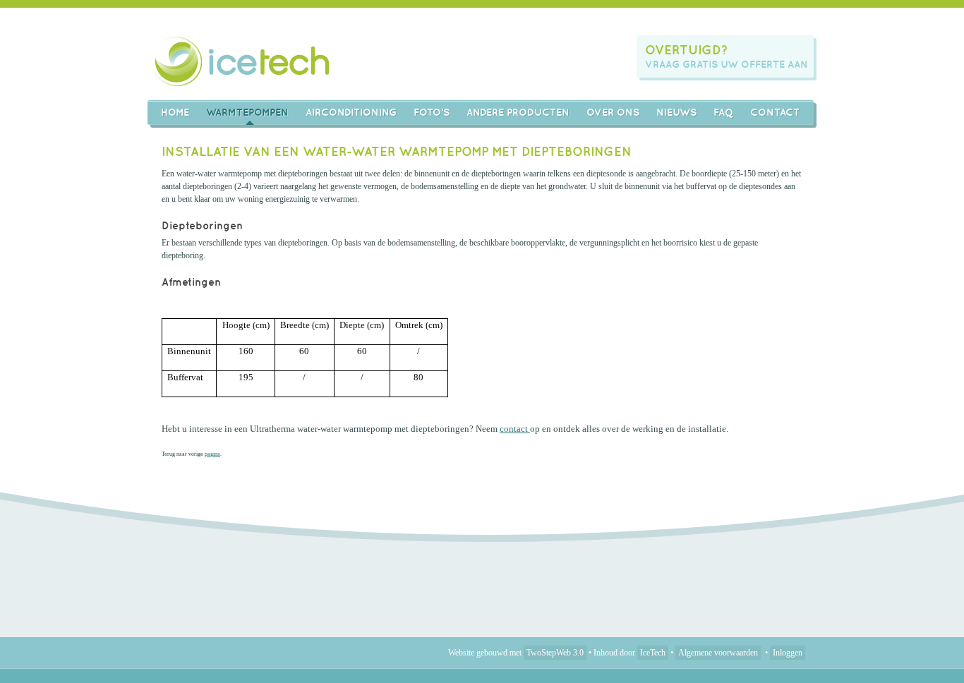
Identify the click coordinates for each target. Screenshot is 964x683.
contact (515, 428)
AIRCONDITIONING (351, 112)
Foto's (432, 112)
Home (175, 112)
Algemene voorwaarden (718, 653)
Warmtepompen (247, 112)
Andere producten (518, 112)
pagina (212, 454)
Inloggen (787, 653)
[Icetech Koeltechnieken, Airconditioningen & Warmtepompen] (241, 61)
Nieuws (676, 112)
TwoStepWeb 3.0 (555, 653)
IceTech (652, 653)
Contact (775, 112)
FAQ (723, 112)
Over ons (612, 112)
